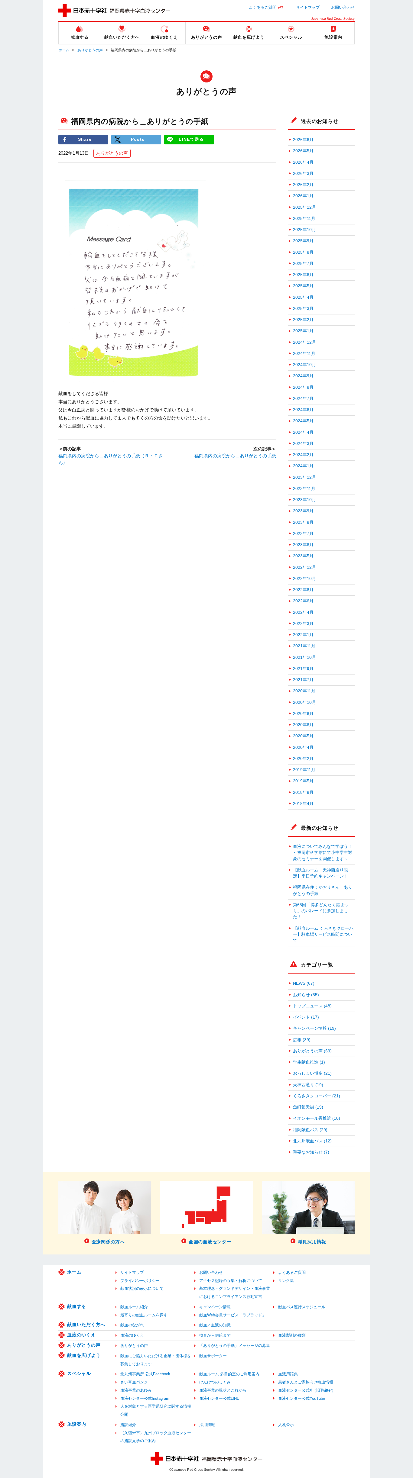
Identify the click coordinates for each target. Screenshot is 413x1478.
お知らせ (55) (306, 995)
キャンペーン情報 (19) (314, 1028)
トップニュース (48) (312, 1006)
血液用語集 (288, 1374)
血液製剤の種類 (292, 1335)
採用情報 (207, 1424)
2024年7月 (303, 398)
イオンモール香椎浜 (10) (316, 1118)
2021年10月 (304, 657)
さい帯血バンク (134, 1382)
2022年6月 (303, 601)
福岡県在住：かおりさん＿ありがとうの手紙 (322, 890)
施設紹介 (128, 1424)
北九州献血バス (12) (312, 1141)
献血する (76, 1306)
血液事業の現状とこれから (222, 1390)
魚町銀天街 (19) (308, 1107)
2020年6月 (303, 725)
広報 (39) (302, 1040)
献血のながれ (132, 1325)
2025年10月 (304, 229)
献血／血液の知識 (215, 1325)
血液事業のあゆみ (136, 1390)
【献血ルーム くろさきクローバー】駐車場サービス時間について (323, 934)
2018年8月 (303, 792)
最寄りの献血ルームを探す (143, 1315)
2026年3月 (303, 173)
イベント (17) (306, 1017)
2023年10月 (304, 499)
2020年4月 (303, 747)
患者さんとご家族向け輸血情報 (305, 1382)
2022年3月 (303, 623)
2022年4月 (303, 612)
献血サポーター (213, 1356)
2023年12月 (304, 477)
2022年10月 (304, 578)
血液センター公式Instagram (144, 1398)
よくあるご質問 (262, 7)
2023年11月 (304, 488)
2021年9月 (303, 668)
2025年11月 (304, 218)
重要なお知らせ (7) (311, 1152)
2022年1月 (303, 635)
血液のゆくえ (81, 1334)
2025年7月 (303, 263)
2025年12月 (304, 207)
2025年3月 (303, 308)
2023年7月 (303, 533)
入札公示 (286, 1424)
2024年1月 (303, 466)
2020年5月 (303, 736)
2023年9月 (303, 511)
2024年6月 (303, 409)
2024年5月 (303, 421)
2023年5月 (303, 556)
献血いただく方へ (86, 1324)
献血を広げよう (83, 1355)
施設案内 (76, 1424)
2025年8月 (303, 252)
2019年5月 (303, 781)
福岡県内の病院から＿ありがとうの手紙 (235, 455)
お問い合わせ (343, 7)
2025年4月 (303, 297)
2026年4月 (303, 162)
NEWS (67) (303, 983)
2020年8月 (303, 713)
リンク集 (286, 1280)
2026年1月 (303, 196)
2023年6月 (303, 545)
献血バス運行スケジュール (301, 1307)
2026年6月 (303, 139)
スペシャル (79, 1373)
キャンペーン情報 (215, 1307)
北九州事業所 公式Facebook (145, 1374)
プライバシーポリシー (140, 1280)
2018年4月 (303, 803)
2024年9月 (303, 376)
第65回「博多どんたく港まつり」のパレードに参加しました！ (321, 911)
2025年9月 (303, 241)
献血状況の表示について (142, 1288)
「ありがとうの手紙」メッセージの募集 (234, 1345)
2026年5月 (303, 151)
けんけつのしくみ (215, 1382)
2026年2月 (303, 184)
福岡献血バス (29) (310, 1130)
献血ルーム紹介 (134, 1307)
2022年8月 (303, 590)
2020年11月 (304, 691)
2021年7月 (303, 680)
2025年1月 (303, 331)
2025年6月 (303, 274)
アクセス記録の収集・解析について (230, 1280)
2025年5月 (303, 286)
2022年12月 (304, 567)
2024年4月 (303, 432)
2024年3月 (303, 443)
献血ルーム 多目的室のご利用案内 (229, 1374)
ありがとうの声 (90, 50)
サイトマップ (308, 7)
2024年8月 (303, 387)
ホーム (63, 50)
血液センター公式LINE (219, 1398)
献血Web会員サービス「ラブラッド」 (232, 1315)
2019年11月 (304, 770)
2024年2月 (303, 454)
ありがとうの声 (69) (312, 1051)
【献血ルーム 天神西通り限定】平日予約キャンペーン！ (320, 873)
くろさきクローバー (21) (316, 1096)
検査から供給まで (215, 1335)
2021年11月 (304, 646)
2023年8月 (303, 522)
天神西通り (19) (308, 1085)
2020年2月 (303, 758)
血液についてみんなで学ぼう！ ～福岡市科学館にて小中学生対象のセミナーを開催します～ (324, 852)
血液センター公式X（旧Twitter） (307, 1390)
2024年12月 (304, 342)
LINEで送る (191, 139)
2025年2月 (303, 319)
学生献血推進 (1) (309, 1062)
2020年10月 (304, 702)
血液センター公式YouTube (301, 1398)
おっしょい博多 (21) (312, 1073)
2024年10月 (304, 364)
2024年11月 (304, 353)
